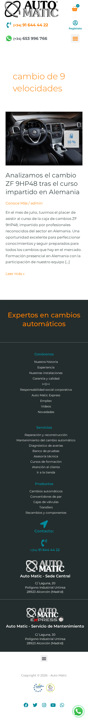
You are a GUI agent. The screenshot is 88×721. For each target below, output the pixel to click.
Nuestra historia (46, 362)
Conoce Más (17, 203)
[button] (75, 38)
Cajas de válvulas (46, 502)
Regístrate (75, 28)
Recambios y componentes (46, 513)
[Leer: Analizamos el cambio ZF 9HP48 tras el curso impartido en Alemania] (44, 138)
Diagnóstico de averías (46, 446)
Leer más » (15, 273)
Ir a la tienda (46, 472)
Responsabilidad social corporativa (46, 390)
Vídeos (46, 406)
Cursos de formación (46, 462)
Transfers (46, 507)
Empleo (46, 401)
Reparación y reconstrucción (46, 435)
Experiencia (45, 367)
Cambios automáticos (46, 491)
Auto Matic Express (46, 395)
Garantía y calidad (46, 378)
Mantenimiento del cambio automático (45, 440)
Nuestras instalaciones (46, 373)
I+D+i (46, 384)
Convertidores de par (46, 497)
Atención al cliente (46, 467)
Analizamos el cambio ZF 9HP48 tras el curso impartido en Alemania (43, 183)
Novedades (46, 412)
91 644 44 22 (30, 25)
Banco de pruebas (45, 451)
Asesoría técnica (46, 456)
